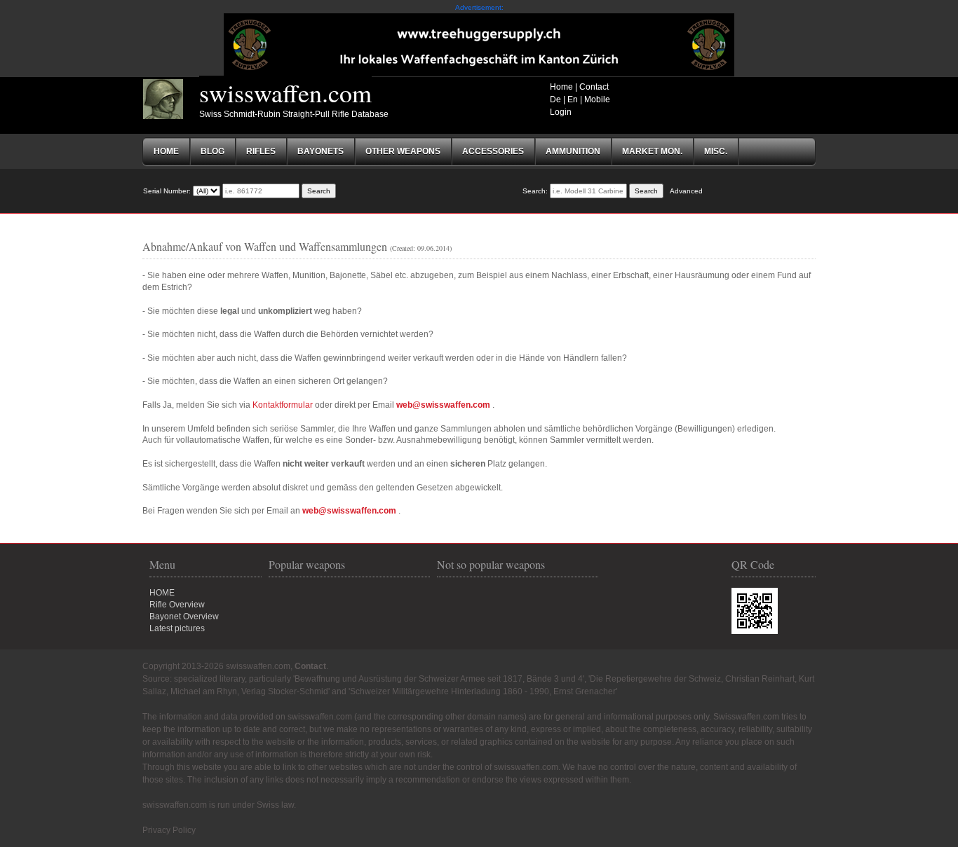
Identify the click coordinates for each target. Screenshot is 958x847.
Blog (212, 151)
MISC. (715, 151)
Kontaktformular (282, 405)
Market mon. (652, 151)
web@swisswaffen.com (443, 405)
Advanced (686, 191)
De (555, 99)
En (572, 99)
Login (561, 112)
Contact (594, 87)
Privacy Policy (169, 830)
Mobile (597, 99)
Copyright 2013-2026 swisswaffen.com (216, 666)
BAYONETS (320, 151)
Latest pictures (177, 628)
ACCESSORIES (493, 151)
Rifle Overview (177, 605)
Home (561, 87)
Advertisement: (479, 7)
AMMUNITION (573, 151)
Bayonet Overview (184, 616)
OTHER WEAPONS (402, 151)
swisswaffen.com (285, 92)
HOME (162, 593)
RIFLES (261, 151)
